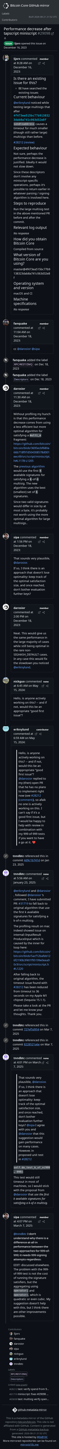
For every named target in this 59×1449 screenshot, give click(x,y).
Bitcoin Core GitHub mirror (29, 5)
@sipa (36, 349)
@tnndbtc (20, 1234)
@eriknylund (22, 103)
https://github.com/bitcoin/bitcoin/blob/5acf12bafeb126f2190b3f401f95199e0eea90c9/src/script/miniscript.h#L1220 (32, 960)
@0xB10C (42, 1437)
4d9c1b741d (32, 860)
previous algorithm (32, 466)
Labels (5, 13)
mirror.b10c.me (29, 1444)
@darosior (24, 349)
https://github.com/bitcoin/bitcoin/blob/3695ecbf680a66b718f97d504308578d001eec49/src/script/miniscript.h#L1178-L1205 (32, 452)
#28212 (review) (24, 142)
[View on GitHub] (52, 33)
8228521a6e (32, 1044)
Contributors (9, 20)
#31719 (23, 903)
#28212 (18, 987)
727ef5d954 (31, 1029)
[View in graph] (5, 37)
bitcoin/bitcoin (27, 1422)
